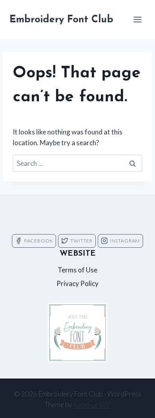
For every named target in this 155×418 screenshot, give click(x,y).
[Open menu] (137, 19)
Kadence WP (91, 404)
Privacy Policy (77, 283)
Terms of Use (77, 270)
